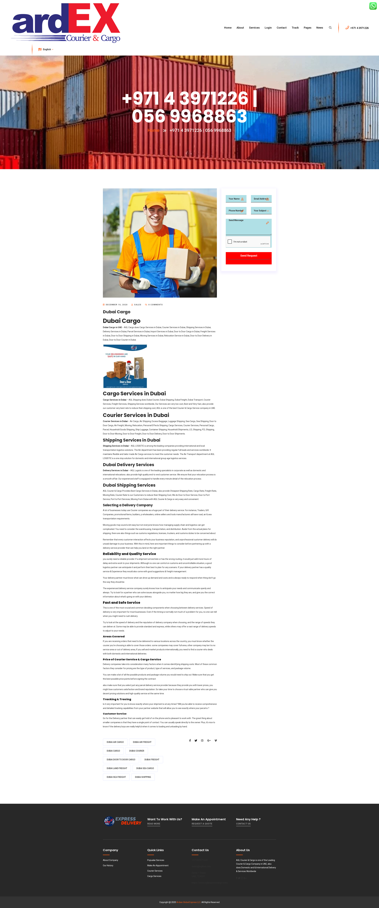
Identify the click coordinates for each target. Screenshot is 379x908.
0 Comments (155, 305)
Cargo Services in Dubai (150, 327)
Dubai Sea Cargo (145, 768)
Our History (108, 865)
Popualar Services (155, 860)
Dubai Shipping (143, 777)
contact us (243, 823)
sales (137, 305)
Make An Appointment (157, 865)
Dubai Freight (151, 759)
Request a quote (202, 823)
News (319, 27)
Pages (307, 27)
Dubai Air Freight (142, 742)
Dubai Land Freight (117, 768)
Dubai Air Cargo (115, 742)
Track (295, 27)
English (47, 49)
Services (254, 27)
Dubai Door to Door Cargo (121, 759)
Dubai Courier (153, 400)
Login (268, 27)
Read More (153, 823)
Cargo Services (154, 876)
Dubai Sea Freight (116, 777)
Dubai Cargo (113, 751)
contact (282, 27)
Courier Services (155, 871)
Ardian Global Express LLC (188, 902)
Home (228, 27)
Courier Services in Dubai (173, 327)
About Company (110, 860)
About (240, 27)
